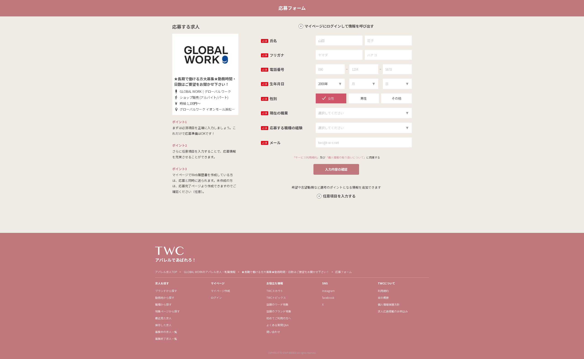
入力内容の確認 (336, 169)
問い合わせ (273, 332)
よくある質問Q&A (277, 325)
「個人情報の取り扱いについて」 (345, 157)
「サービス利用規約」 (306, 157)
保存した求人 (163, 325)
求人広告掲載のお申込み (393, 311)
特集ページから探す (167, 311)
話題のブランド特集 (278, 311)
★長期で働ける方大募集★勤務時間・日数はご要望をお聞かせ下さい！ (285, 272)
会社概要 (383, 297)
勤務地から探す (164, 297)
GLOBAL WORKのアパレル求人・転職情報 (209, 272)
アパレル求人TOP (166, 272)
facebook (328, 297)
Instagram (328, 291)
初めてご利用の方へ (278, 318)
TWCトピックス (276, 297)
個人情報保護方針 (389, 304)
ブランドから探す (166, 291)
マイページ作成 (220, 291)
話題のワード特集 (277, 304)
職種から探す (163, 304)
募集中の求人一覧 (166, 332)
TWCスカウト (274, 291)
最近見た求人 (163, 318)
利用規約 (383, 291)
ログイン (216, 297)
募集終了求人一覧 (166, 339)
